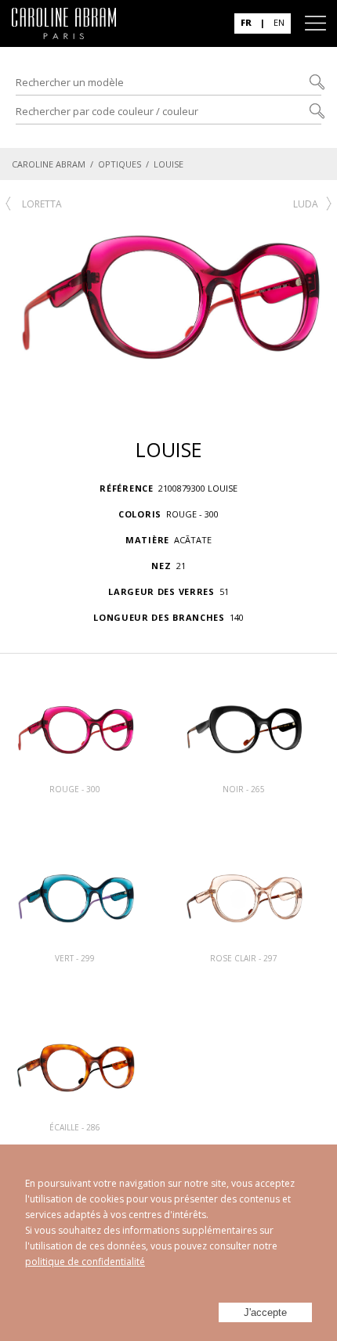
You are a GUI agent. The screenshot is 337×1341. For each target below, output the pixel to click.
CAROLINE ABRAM (48, 164)
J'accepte (265, 1312)
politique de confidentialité (85, 1261)
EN (279, 22)
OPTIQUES (119, 164)
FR (246, 22)
